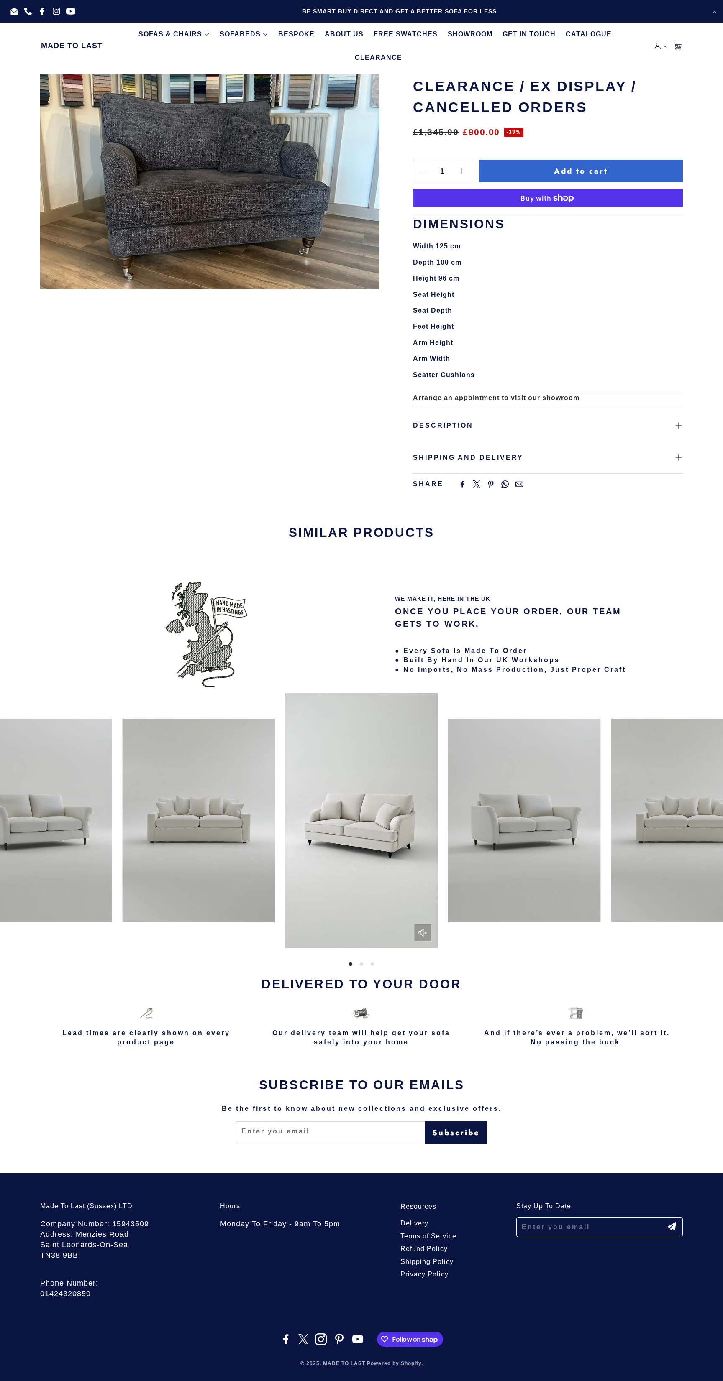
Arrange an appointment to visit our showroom (496, 397)
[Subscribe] (672, 1226)
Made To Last (72, 45)
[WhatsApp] (505, 484)
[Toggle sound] (423, 932)
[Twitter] (476, 484)
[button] (665, 46)
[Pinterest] (491, 484)
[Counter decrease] (423, 171)
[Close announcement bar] (714, 11)
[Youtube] (358, 1339)
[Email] (519, 484)
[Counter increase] (461, 171)
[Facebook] (462, 484)
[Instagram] (321, 1339)
